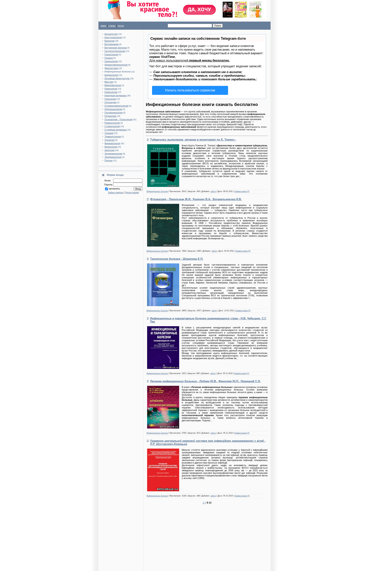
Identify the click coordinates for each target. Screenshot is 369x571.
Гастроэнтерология (114, 51)
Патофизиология (113, 112)
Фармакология (112, 143)
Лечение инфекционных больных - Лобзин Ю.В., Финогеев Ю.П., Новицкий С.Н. (205, 381)
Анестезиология (113, 37)
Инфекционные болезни (117, 71)
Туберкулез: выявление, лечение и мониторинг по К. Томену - (193, 139)
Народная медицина (115, 95)
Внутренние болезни (115, 47)
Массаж (108, 82)
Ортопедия (110, 102)
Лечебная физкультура (116, 78)
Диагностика (111, 68)
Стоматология (112, 126)
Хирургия (109, 150)
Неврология (110, 92)
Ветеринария (111, 44)
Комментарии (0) (241, 191)
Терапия (108, 133)
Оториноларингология (116, 105)
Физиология (110, 146)
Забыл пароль (115, 192)
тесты (120, 25)
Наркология (110, 88)
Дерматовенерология (115, 64)
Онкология (110, 99)
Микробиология (112, 85)
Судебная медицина (115, 129)
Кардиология (111, 75)
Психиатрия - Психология (118, 119)
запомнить (114, 188)
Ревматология (112, 123)
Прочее (108, 160)
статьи (112, 25)
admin (213, 191)
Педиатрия (110, 116)
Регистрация (132, 192)
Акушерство (111, 34)
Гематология (111, 54)
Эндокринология (113, 153)
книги (103, 25)
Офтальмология (113, 109)
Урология (109, 140)
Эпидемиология (113, 157)
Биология (109, 41)
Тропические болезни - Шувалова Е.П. (176, 258)
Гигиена (108, 58)
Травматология (112, 136)
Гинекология (111, 61)
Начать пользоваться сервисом (190, 90)
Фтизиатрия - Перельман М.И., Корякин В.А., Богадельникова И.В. (196, 199)
